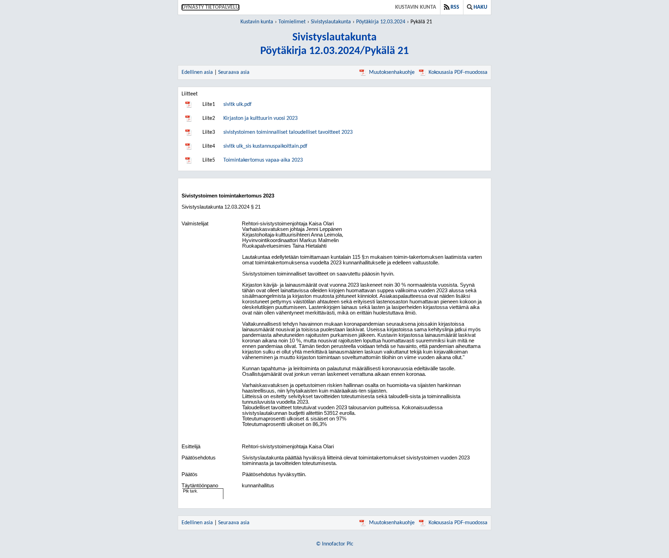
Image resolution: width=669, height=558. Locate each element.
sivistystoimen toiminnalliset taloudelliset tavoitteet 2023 (288, 132)
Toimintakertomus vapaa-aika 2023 (263, 160)
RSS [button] (455, 7)
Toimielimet (292, 22)
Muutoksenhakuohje (392, 72)
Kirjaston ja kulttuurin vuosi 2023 (260, 118)
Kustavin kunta (415, 7)
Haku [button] (480, 7)
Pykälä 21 (421, 22)
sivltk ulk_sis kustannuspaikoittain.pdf (265, 146)
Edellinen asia (197, 72)
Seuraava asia (233, 72)
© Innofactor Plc (334, 544)
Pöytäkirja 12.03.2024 (380, 22)
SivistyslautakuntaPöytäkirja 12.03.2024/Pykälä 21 (334, 44)
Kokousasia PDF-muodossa (458, 72)
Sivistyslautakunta (331, 22)
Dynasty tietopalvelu (210, 7)
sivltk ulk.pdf (237, 104)
